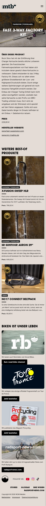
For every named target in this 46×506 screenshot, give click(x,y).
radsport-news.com (13, 469)
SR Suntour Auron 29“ (17, 245)
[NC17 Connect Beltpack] (23, 278)
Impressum (16, 497)
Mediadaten (6, 497)
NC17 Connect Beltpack (19, 299)
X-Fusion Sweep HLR (15, 191)
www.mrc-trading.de (10, 135)
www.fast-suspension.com (13, 131)
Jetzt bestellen (10, 398)
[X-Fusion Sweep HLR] (23, 170)
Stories (13, 487)
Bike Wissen (38, 487)
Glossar (25, 487)
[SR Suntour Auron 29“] (23, 224)
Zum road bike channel (14, 362)
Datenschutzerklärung (30, 497)
